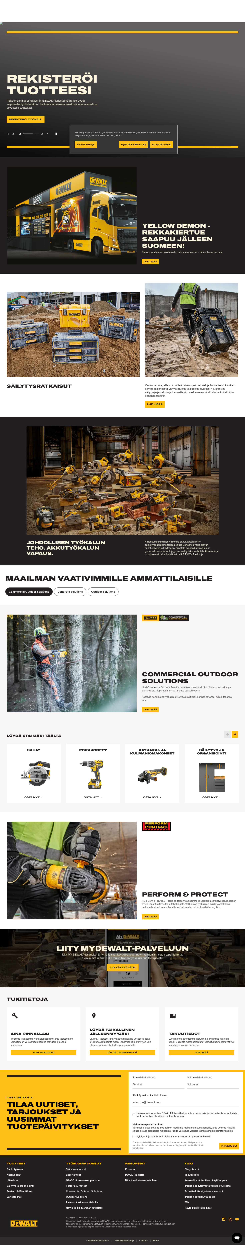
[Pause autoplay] (55, 134)
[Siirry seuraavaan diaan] (235, 734)
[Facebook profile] (223, 1219)
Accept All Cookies (161, 144)
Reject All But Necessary (133, 144)
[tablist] (122, 591)
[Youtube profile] (237, 1219)
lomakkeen (138, 1148)
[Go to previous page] (8, 134)
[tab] (29, 591)
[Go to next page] (47, 134)
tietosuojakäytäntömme (164, 1142)
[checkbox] (133, 1114)
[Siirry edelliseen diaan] (227, 734)
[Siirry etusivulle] (24, 1223)
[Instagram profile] (230, 1219)
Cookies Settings (85, 144)
